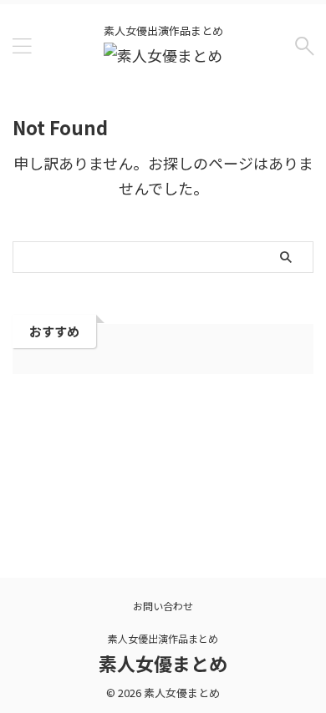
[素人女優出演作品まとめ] (163, 55)
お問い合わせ (163, 606)
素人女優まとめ (163, 663)
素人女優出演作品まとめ (163, 638)
